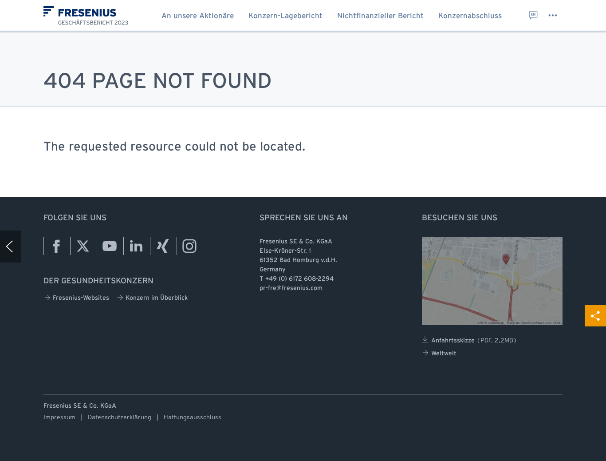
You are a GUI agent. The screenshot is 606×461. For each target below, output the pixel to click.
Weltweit (443, 354)
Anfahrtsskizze (474, 340)
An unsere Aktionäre (197, 16)
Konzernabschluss (470, 16)
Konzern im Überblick (157, 298)
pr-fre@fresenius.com (291, 288)
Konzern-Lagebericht (285, 16)
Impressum (59, 417)
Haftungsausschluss (192, 417)
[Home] (10, 246)
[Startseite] (89, 18)
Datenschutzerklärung (119, 417)
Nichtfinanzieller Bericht (380, 16)
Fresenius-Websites (81, 298)
